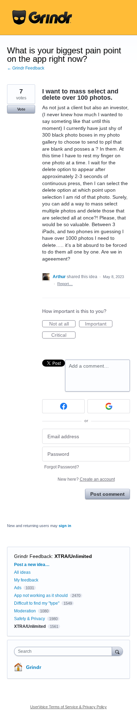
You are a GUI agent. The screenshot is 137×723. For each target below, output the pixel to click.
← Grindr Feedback (25, 68)
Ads (17, 587)
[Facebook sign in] (63, 406)
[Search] (117, 651)
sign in (65, 526)
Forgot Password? (61, 467)
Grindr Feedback (33, 556)
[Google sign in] (108, 406)
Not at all (62, 324)
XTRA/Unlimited (73, 556)
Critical (63, 335)
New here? (86, 479)
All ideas (22, 572)
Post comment (107, 494)
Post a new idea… (32, 564)
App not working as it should (41, 595)
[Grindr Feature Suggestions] (42, 17)
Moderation (25, 611)
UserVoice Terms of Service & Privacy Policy (68, 707)
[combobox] (65, 651)
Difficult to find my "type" (36, 603)
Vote (21, 109)
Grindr (33, 667)
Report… (65, 284)
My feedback (26, 580)
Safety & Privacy (30, 618)
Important (98, 324)
